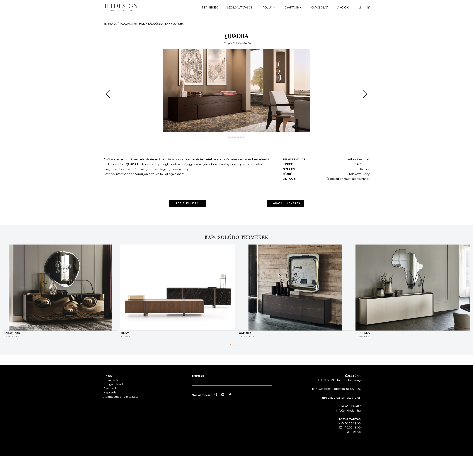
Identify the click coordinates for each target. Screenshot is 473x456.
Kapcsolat (319, 7)
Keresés (359, 7)
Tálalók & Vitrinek (132, 23)
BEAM (125, 333)
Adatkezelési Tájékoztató (121, 396)
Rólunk (268, 7)
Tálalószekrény (159, 23)
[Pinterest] (222, 394)
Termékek (210, 7)
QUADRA (178, 23)
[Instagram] (215, 394)
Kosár (368, 7)
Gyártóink (293, 7)
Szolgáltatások (240, 7)
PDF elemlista (187, 203)
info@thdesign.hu (348, 410)
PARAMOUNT (13, 333)
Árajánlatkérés (286, 203)
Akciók (343, 7)
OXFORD (245, 333)
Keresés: (198, 375)
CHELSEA (363, 333)
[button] (107, 94)
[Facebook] (230, 394)
